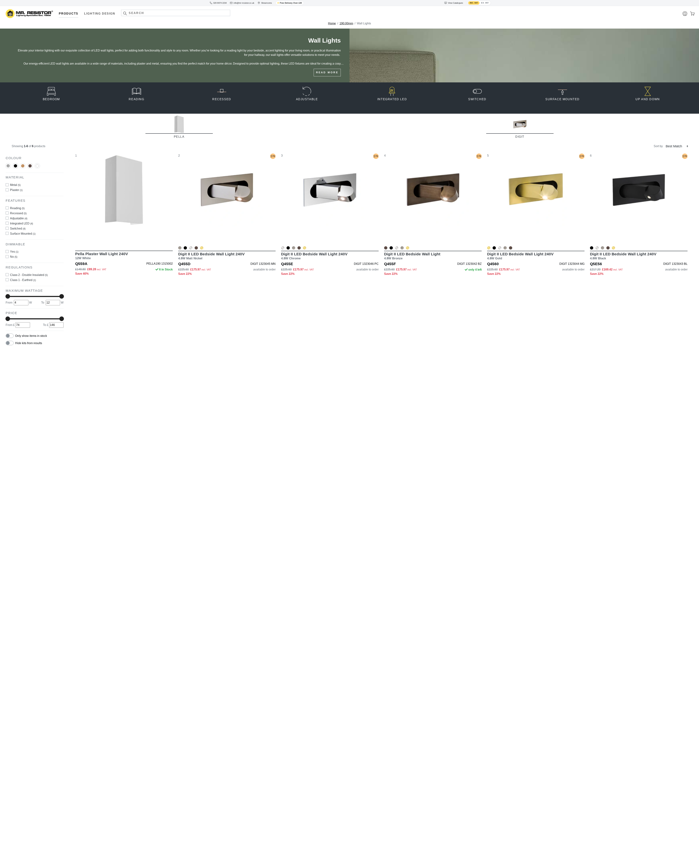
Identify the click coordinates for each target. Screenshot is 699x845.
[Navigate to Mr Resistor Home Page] (29, 13)
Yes (14, 251)
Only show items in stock (31, 335)
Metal (15, 184)
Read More (327, 72)
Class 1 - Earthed (23, 280)
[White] (37, 167)
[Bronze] (30, 167)
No (13, 256)
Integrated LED (21, 223)
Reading (17, 208)
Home (332, 23)
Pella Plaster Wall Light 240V (101, 256)
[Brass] (22, 167)
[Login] (685, 13)
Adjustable (18, 218)
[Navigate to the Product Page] (124, 200)
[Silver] (8, 167)
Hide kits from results (28, 343)
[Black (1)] (15, 165)
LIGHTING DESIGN (99, 13)
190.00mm (346, 23)
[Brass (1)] (22, 165)
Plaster (16, 190)
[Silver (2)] (8, 165)
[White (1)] (37, 165)
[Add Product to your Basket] (106, 240)
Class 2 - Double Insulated (29, 274)
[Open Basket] (692, 13)
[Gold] (201, 248)
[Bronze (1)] (30, 165)
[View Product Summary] (141, 240)
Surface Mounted (22, 233)
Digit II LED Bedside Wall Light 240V (211, 256)
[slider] (7, 296)
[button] (125, 13)
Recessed (18, 213)
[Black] (15, 167)
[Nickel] (179, 248)
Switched (17, 228)
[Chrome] (190, 248)
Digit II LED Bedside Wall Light (412, 256)
